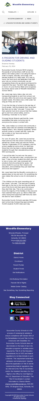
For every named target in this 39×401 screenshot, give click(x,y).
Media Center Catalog (18, 286)
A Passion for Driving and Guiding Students (22, 23)
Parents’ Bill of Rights (18, 283)
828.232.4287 (21, 240)
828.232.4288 (20, 243)
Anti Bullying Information (19, 279)
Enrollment (19, 261)
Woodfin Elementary (15, 18)
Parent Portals (18, 265)
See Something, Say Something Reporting (19, 290)
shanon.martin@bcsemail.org (15, 384)
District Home (18, 257)
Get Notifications (19, 272)
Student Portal (18, 269)
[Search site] (3, 12)
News (29, 18)
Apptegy (23, 398)
